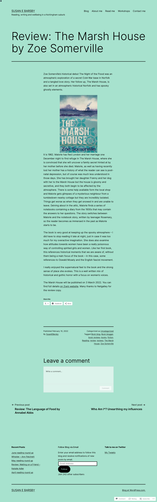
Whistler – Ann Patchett (22, 456)
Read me (110, 11)
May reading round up (22, 460)
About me (97, 11)
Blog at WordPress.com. (134, 490)
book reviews (94, 337)
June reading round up (22, 453)
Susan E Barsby (23, 11)
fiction (110, 337)
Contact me (139, 11)
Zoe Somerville (107, 343)
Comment (105, 388)
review (93, 340)
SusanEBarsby (52, 334)
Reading (85, 340)
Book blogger (107, 334)
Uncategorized (107, 331)
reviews (100, 340)
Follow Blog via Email (68, 447)
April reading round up (22, 472)
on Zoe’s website (69, 286)
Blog (86, 11)
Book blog (95, 334)
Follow (64, 469)
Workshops (124, 11)
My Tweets (110, 452)
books (104, 337)
